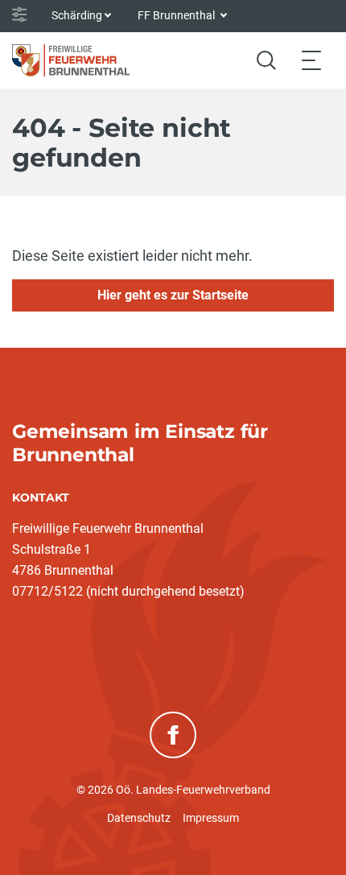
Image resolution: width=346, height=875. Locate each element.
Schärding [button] (76, 15)
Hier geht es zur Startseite (173, 295)
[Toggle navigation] (311, 60)
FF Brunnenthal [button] (177, 15)
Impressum (211, 817)
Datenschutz (139, 817)
